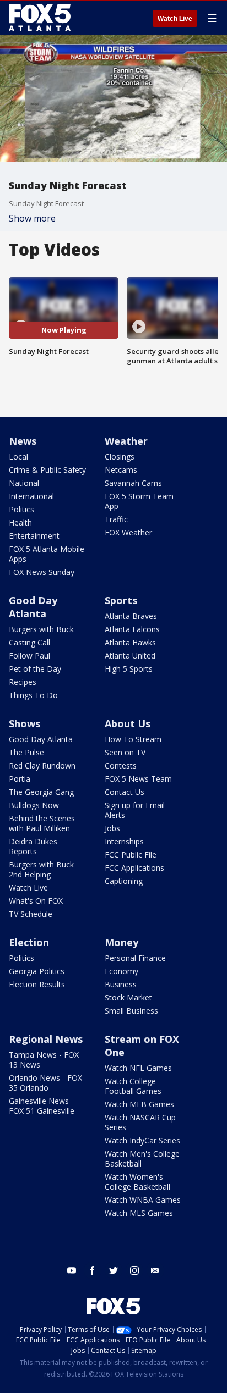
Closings (119, 456)
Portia (19, 778)
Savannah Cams (133, 483)
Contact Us (124, 792)
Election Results (37, 984)
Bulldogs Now (34, 805)
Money (121, 942)
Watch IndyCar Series (142, 1140)
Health (20, 522)
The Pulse (26, 752)
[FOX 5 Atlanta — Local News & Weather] (41, 17)
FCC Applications (134, 868)
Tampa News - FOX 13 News (44, 1059)
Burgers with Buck (41, 629)
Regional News (46, 1039)
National (24, 483)
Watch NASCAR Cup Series (140, 1122)
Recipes (22, 682)
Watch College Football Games (133, 1086)
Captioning (124, 881)
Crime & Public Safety (47, 470)
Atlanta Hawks (130, 642)
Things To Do (33, 695)
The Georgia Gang (41, 792)
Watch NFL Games (138, 1068)
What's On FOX (36, 901)
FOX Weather (128, 532)
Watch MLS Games (139, 1213)
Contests (121, 765)
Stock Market (128, 997)
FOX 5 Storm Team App (139, 501)
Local (18, 456)
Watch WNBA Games (143, 1200)
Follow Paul (29, 655)
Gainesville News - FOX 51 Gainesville (41, 1106)
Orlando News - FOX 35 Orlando (45, 1083)
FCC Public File (130, 854)
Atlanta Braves (131, 616)
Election (29, 942)
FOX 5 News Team (138, 778)
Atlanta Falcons (132, 629)
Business (121, 984)
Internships (124, 841)
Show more (32, 218)
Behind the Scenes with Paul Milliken (42, 823)
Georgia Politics (36, 971)
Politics (21, 509)
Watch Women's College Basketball (137, 1181)
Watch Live (175, 19)
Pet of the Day (35, 669)
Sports (121, 600)
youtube (71, 1270)
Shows (24, 723)
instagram (134, 1270)
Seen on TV (125, 752)
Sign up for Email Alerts (135, 810)
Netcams (121, 470)
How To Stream (133, 739)
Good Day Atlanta (33, 607)
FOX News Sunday (41, 572)
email (155, 1270)
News (22, 440)
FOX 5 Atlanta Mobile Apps (46, 554)
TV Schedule (30, 914)
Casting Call (29, 642)
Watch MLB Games (139, 1104)
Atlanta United (130, 655)
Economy (121, 971)
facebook (92, 1270)
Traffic (116, 519)
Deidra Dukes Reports (33, 846)
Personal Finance (135, 958)
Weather (126, 440)
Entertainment (34, 535)
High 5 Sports (129, 669)
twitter (113, 1270)
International (31, 496)
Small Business (131, 1010)
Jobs (112, 828)
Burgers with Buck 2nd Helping (41, 869)
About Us (127, 723)
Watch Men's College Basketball (142, 1158)
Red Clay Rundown (42, 765)
